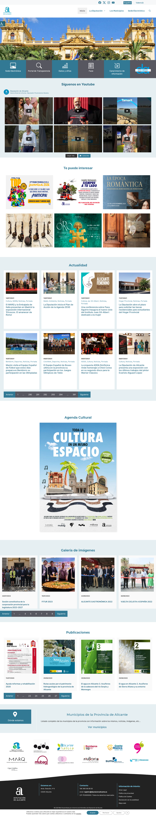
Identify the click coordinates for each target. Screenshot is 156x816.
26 (49, 696)
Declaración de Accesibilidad (129, 800)
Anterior (9, 394)
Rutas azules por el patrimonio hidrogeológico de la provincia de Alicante (59, 687)
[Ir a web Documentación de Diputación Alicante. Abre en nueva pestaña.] (65, 69)
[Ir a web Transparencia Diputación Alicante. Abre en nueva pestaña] (39, 69)
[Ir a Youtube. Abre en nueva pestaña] (113, 3)
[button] (150, 11)
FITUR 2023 (47, 602)
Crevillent (47, 362)
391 (74, 394)
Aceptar (92, 813)
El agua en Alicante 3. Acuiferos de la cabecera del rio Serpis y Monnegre (95, 687)
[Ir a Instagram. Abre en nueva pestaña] (109, 3)
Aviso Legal (123, 790)
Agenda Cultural (78, 417)
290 (30, 394)
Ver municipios (97, 727)
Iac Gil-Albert (93, 301)
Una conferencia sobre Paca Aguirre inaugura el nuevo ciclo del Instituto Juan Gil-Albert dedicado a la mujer (96, 311)
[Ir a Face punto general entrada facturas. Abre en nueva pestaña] (91, 69)
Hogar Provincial (125, 301)
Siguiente (84, 394)
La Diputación (96, 11)
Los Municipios (117, 11)
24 (36, 696)
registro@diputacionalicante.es (95, 792)
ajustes (78, 814)
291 (37, 394)
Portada (29, 301)
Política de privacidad (126, 793)
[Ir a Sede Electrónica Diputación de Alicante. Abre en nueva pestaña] (13, 69)
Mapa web (122, 803)
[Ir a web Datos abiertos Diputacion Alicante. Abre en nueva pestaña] (143, 69)
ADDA (83, 362)
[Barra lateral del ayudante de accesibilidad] (2, 23)
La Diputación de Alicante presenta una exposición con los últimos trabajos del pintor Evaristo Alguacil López (134, 369)
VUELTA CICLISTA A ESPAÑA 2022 (136, 602)
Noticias (21, 301)
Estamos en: (46, 785)
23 (29, 696)
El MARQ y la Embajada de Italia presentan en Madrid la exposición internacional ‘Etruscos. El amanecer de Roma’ (20, 309)
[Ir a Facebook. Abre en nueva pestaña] (100, 3)
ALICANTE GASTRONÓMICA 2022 (96, 602)
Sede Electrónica (136, 11)
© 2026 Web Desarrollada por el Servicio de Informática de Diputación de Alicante (78, 808)
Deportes (18, 362)
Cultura (9, 301)
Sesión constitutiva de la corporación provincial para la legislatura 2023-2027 (15, 604)
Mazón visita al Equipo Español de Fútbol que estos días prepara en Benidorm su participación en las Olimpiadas (21, 369)
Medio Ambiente (50, 301)
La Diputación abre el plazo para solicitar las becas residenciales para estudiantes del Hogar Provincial (134, 308)
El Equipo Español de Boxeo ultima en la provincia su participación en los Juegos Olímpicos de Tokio (57, 369)
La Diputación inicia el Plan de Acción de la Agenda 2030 (58, 305)
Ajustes (118, 813)
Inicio (82, 11)
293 (53, 394)
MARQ (15, 301)
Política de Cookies (125, 796)
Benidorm (9, 362)
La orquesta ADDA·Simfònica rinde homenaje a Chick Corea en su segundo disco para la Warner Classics (96, 369)
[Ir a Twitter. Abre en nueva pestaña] (104, 3)
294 (61, 394)
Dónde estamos (15, 720)
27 (56, 696)
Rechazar (106, 813)
